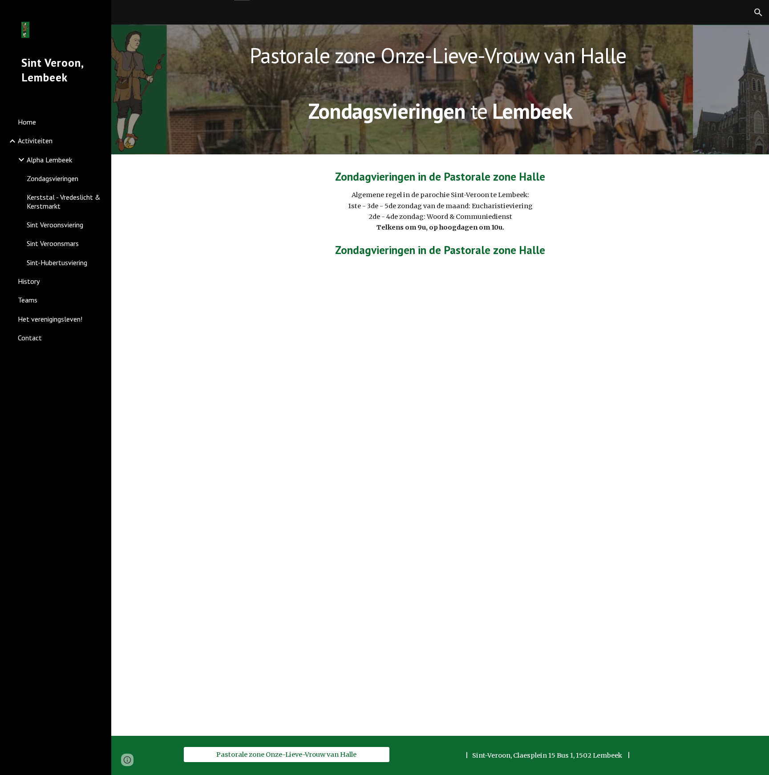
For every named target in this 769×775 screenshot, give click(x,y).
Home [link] (27, 121)
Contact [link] (30, 337)
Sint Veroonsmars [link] (53, 243)
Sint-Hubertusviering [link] (57, 262)
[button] (758, 12)
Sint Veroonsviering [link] (55, 224)
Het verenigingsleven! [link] (50, 319)
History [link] (29, 281)
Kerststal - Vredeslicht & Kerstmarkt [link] (64, 201)
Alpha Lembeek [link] (49, 159)
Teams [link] (27, 299)
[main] (440, 77)
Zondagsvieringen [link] (52, 178)
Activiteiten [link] (35, 140)
